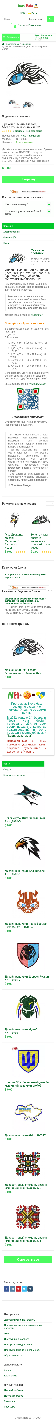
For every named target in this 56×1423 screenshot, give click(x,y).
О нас (7, 1333)
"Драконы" (37, 314)
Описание (8, 226)
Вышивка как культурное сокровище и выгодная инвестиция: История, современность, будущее (25, 600)
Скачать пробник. (37, 251)
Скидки (7, 769)
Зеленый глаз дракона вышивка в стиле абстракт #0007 (40, 541)
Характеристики (11, 231)
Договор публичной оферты (20, 1319)
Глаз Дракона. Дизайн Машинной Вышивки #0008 (14, 541)
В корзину (28, 179)
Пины (6, 243)
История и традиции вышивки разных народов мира (26, 576)
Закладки (9, 1401)
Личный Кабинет (13, 1390)
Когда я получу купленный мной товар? (23, 212)
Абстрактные (12, 44)
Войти (21, 25)
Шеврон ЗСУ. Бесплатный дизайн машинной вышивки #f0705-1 (27, 1084)
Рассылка (9, 1406)
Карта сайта (10, 1375)
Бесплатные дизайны (14, 775)
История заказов (13, 1395)
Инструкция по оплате (16, 1339)
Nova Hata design (30, 135)
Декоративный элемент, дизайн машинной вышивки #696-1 (26, 1239)
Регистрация (34, 25)
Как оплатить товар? (16, 204)
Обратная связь (13, 1355)
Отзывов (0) (9, 237)
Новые (6, 763)
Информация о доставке (18, 1344)
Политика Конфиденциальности (22, 1350)
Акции (7, 1370)
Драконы (26, 44)
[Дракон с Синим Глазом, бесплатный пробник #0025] (14, 105)
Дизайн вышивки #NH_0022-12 (25, 1135)
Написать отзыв (34, 131)
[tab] (28, 204)
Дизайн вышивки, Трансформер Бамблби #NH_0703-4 (26, 925)
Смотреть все (28, 1259)
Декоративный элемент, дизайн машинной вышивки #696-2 (26, 1186)
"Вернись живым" (19, 735)
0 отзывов (18, 131)
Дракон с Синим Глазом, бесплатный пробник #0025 (23, 671)
